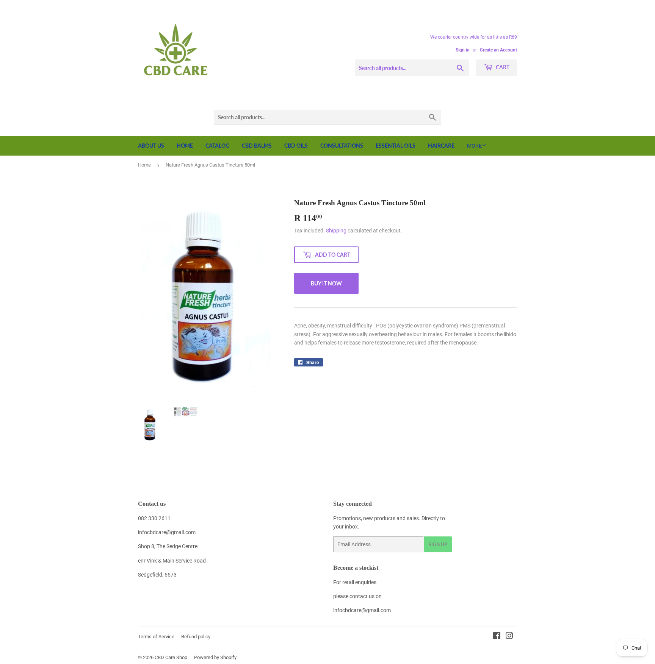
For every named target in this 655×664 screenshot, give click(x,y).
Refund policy (195, 636)
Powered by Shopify (215, 657)
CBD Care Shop (171, 657)
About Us (151, 145)
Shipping (336, 231)
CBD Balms (257, 145)
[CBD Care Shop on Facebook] (497, 637)
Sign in (463, 50)
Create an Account (498, 50)
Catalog (217, 145)
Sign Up (438, 544)
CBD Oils (296, 145)
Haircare (441, 145)
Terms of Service (156, 636)
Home (185, 145)
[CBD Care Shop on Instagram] (509, 637)
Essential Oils (395, 145)
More (474, 146)
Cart (502, 67)
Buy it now (326, 283)
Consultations (341, 145)
